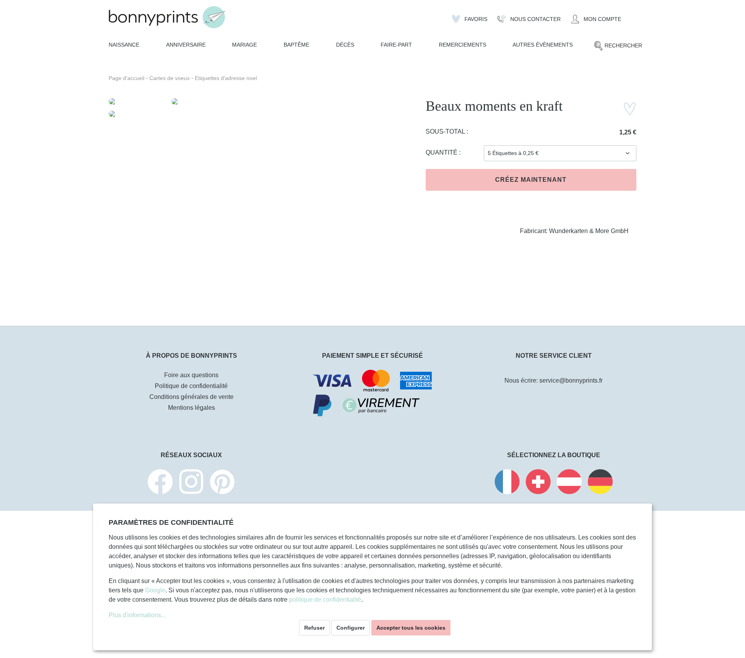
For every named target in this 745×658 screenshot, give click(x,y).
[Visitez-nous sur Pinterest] (222, 483)
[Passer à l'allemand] (600, 483)
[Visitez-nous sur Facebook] (160, 483)
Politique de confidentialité (191, 386)
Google (155, 590)
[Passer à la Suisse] (538, 483)
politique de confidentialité (325, 599)
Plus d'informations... (137, 615)
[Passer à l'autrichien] (569, 483)
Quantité (442, 152)
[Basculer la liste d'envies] (629, 109)
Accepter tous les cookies (410, 628)
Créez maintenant (531, 179)
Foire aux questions (191, 375)
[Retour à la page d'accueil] (167, 17)
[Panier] (631, 16)
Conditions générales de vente (191, 396)
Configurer (350, 628)
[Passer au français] (507, 483)
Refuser (314, 628)
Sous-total (446, 131)
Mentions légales (191, 407)
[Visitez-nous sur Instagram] (191, 483)
